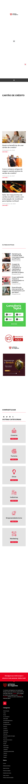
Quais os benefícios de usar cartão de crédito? (13, 146)
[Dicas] (14, 471)
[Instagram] (4, 703)
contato (14, 693)
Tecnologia (5, 747)
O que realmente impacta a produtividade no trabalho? (18, 279)
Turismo (14, 456)
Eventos (5, 726)
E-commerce (6, 716)
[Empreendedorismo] (14, 513)
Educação (5, 718)
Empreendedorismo (14, 518)
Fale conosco (6, 775)
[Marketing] (14, 533)
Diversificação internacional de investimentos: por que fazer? (18, 290)
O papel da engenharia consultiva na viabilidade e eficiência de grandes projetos (18, 268)
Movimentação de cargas (9, 736)
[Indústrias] (14, 492)
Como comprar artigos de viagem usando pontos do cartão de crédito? (12, 171)
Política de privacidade (8, 777)
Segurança (5, 745)
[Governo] (14, 430)
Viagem (5, 757)
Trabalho (5, 749)
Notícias (5, 738)
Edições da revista (7, 773)
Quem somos (6, 768)
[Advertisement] (14, 114)
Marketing (14, 539)
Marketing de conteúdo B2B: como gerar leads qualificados (18, 256)
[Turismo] (14, 451)
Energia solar (6, 722)
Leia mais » (5, 151)
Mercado (5, 734)
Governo (14, 435)
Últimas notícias (6, 765)
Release (5, 741)
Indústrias (14, 497)
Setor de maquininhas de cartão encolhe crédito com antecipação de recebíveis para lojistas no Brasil (13, 198)
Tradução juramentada (8, 751)
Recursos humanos (7, 739)
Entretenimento (7, 724)
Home (4, 763)
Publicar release (6, 770)
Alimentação (6, 711)
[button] (14, 41)
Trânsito (5, 753)
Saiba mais (14, 438)
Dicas (14, 477)
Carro (4, 713)
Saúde (4, 743)
